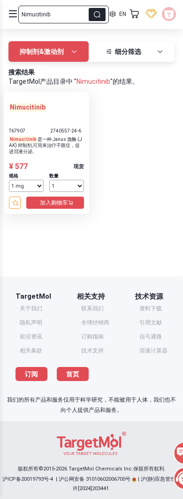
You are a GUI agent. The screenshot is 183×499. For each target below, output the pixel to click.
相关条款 (31, 350)
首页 (72, 374)
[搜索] (97, 14)
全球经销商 (95, 322)
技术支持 (92, 350)
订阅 (31, 374)
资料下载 (150, 308)
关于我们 (31, 308)
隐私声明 (31, 322)
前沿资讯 (31, 336)
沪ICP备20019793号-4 (27, 479)
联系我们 (92, 308)
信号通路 (150, 336)
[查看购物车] (134, 14)
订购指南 (92, 336)
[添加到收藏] (15, 203)
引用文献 (150, 322)
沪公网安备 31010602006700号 (94, 479)
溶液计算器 (153, 350)
